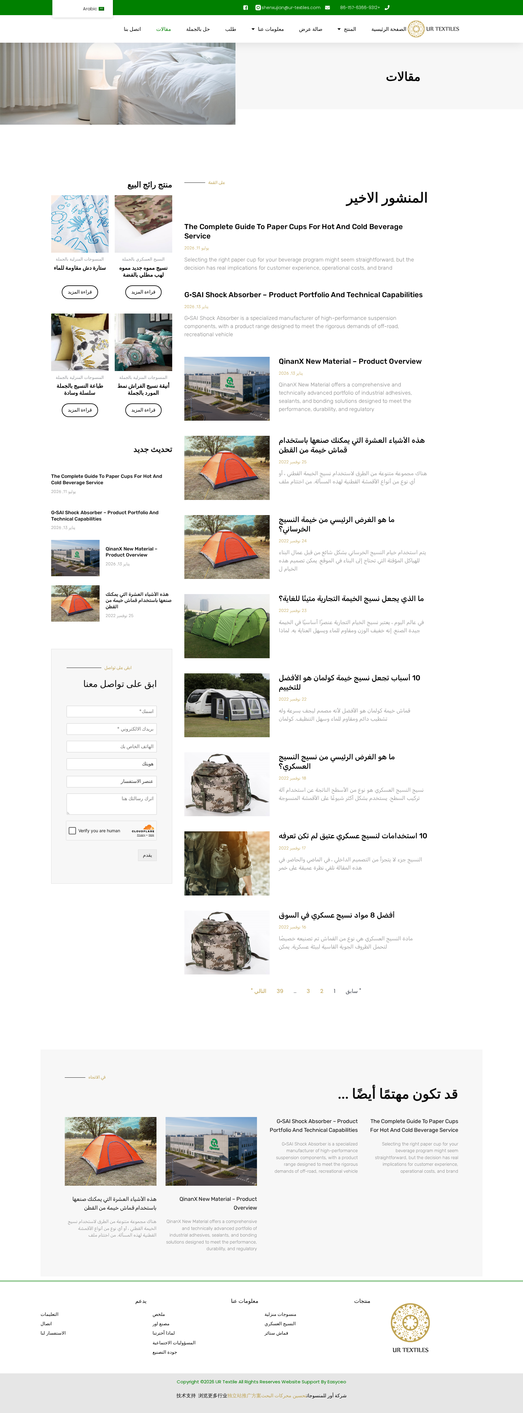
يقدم (147, 855)
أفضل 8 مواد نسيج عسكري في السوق (337, 915)
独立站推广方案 (244, 1395)
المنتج (350, 29)
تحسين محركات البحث (284, 1395)
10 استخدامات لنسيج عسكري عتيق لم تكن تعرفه (353, 836)
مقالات (163, 29)
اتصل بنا (132, 29)
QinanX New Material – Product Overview (350, 361)
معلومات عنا (271, 29)
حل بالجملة (198, 29)
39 (280, 991)
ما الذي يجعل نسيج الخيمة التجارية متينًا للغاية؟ (351, 598)
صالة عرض (310, 29)
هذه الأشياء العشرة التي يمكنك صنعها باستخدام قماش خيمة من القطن (139, 600)
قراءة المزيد (143, 291)
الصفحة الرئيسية (388, 29)
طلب (230, 29)
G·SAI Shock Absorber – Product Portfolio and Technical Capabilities (303, 295)
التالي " (258, 991)
